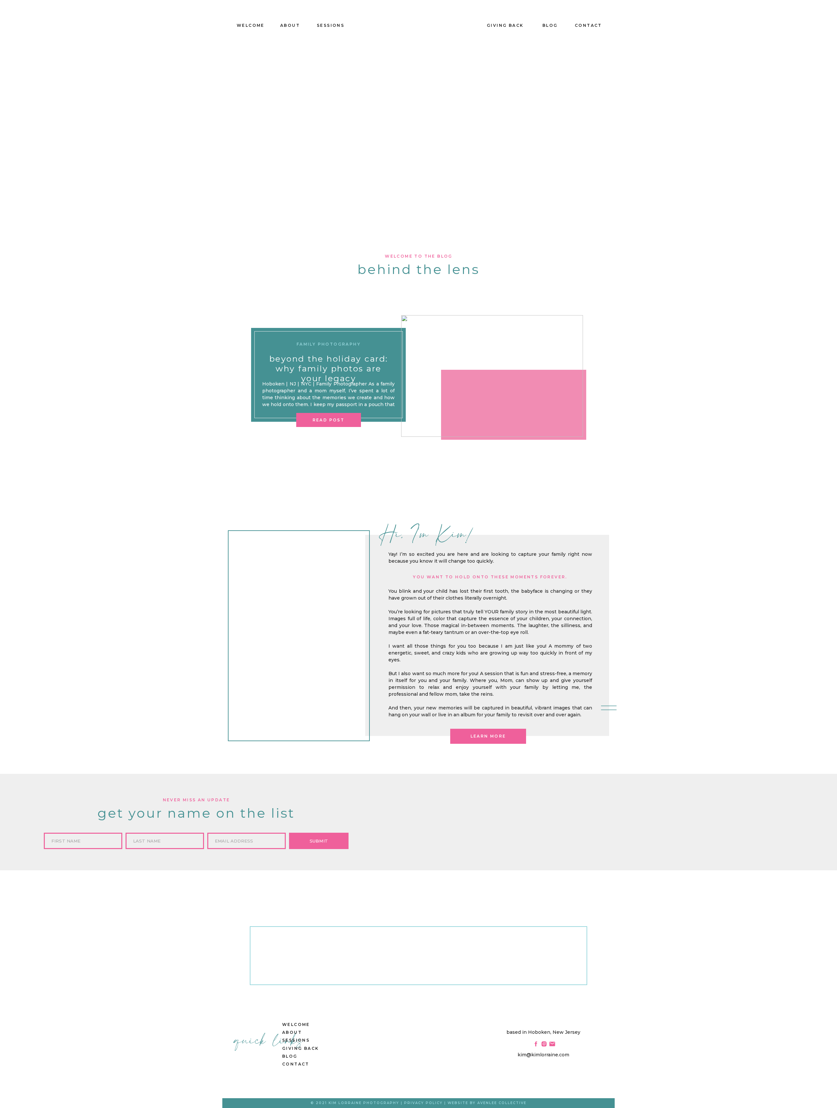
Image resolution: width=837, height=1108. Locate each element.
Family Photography (329, 344)
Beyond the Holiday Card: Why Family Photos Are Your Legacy (328, 368)
